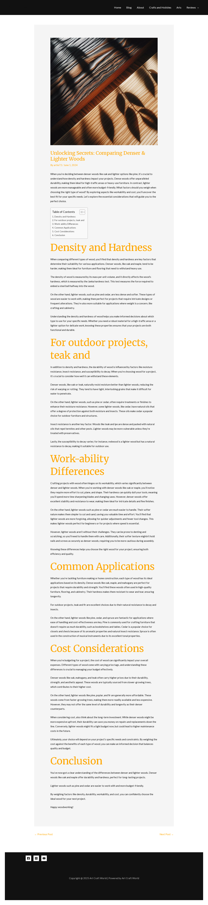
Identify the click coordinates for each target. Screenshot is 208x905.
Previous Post (43, 834)
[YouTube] (44, 858)
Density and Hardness (65, 216)
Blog (129, 7)
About (140, 7)
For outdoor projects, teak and (69, 220)
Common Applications (65, 227)
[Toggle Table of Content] (80, 212)
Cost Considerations (64, 231)
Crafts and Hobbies (160, 7)
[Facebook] (28, 858)
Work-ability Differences (66, 224)
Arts (178, 7)
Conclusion (59, 235)
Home (117, 7)
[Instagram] (36, 858)
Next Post (167, 834)
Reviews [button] (191, 7)
